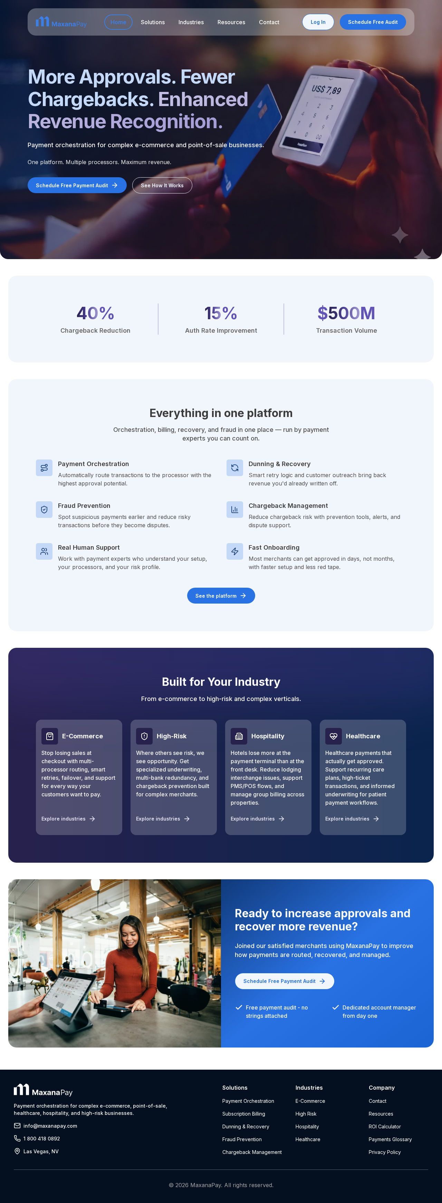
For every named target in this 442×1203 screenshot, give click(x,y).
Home (118, 22)
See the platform (216, 596)
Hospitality (307, 1126)
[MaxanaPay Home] (61, 22)
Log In (318, 22)
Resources (231, 22)
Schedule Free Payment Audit (72, 185)
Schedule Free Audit (373, 22)
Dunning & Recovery (245, 1126)
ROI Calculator (385, 1126)
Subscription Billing (243, 1114)
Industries (191, 22)
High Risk (306, 1114)
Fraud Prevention (242, 1139)
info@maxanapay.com (50, 1126)
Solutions (153, 22)
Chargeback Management (252, 1152)
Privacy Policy (385, 1152)
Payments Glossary (390, 1139)
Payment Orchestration (248, 1101)
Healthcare (308, 1139)
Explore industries (63, 819)
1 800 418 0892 (41, 1139)
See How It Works (162, 185)
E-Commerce (310, 1101)
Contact (269, 22)
